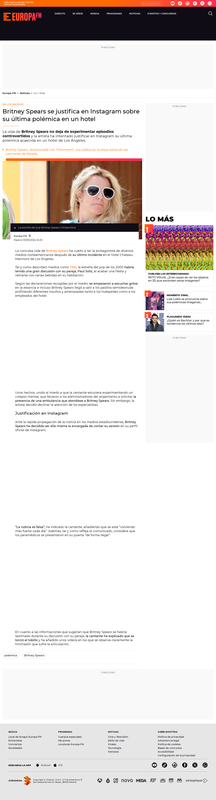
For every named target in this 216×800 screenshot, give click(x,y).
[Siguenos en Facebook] (195, 3)
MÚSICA (94, 13)
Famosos (113, 751)
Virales (112, 744)
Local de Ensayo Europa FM (25, 736)
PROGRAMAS (114, 13)
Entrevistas (15, 740)
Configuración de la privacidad (176, 755)
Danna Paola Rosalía (14, 4)
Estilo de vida (116, 740)
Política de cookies (169, 744)
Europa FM (10, 93)
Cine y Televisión (118, 736)
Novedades (15, 748)
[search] (210, 13)
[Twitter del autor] (30, 236)
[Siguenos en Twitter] (202, 3)
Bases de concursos (170, 748)
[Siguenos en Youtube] (173, 3)
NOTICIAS (134, 13)
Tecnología (114, 748)
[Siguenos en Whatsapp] (210, 3)
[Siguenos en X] (194, 766)
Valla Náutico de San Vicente (18, 2)
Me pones (64, 740)
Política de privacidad (171, 736)
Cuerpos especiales (70, 736)
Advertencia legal (168, 740)
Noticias (25, 93)
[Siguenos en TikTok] (164, 766)
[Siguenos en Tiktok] (180, 3)
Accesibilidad (166, 751)
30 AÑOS (78, 13)
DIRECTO (60, 13)
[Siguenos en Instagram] (187, 3)
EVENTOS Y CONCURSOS (162, 13)
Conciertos (15, 744)
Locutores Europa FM (71, 744)
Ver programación (151, 3)
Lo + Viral (39, 93)
